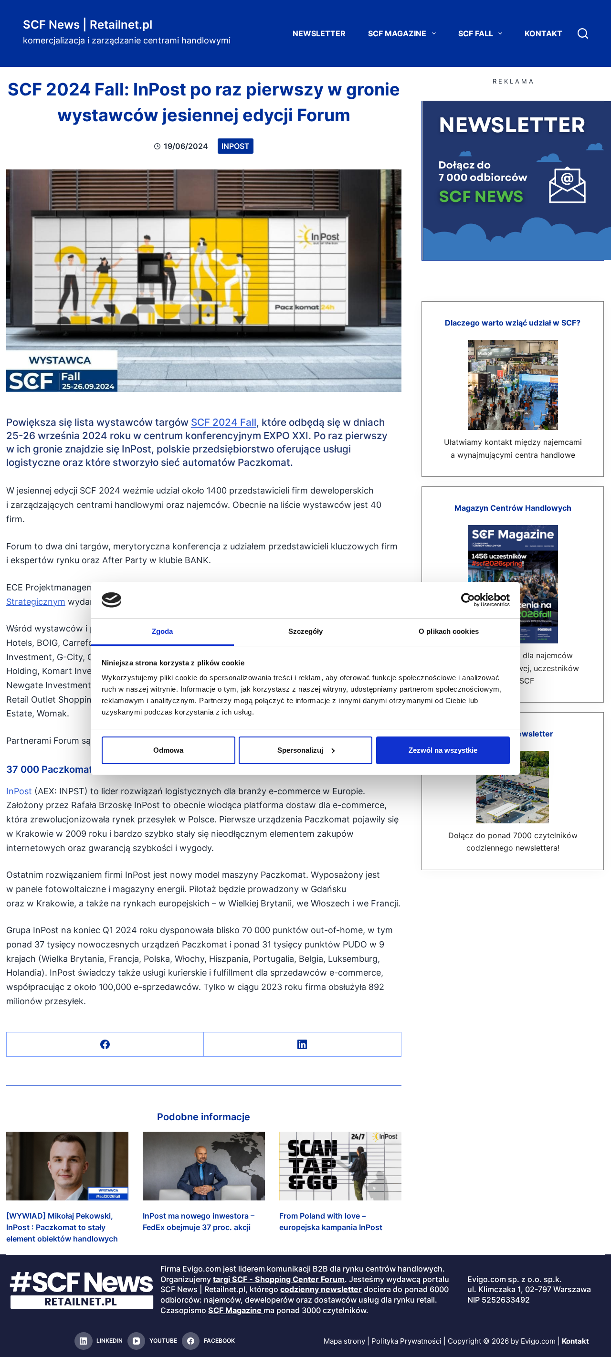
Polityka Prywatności (406, 1341)
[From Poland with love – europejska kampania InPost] (340, 1166)
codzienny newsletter (321, 1289)
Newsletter (319, 33)
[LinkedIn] (302, 1044)
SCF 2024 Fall (223, 422)
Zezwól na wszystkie (443, 750)
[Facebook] (105, 1044)
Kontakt (543, 33)
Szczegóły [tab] (305, 631)
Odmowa (168, 750)
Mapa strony (344, 1341)
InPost (235, 146)
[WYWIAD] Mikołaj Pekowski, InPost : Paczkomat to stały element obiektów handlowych (62, 1227)
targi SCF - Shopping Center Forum (279, 1279)
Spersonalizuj (300, 750)
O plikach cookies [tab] (449, 631)
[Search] (583, 33)
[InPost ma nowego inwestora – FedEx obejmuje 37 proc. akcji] (204, 1166)
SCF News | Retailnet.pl (87, 25)
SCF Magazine (397, 33)
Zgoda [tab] (162, 631)
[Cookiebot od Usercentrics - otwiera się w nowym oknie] (468, 600)
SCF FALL (475, 33)
